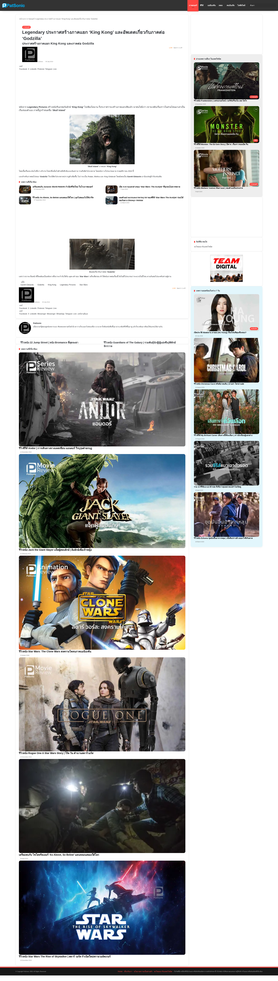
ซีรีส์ (201, 5)
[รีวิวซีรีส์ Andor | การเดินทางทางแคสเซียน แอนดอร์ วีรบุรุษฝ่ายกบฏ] (102, 399)
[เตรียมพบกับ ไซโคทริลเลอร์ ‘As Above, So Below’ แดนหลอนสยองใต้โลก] (102, 806)
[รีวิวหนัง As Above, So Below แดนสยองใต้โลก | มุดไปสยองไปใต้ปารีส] (25, 200)
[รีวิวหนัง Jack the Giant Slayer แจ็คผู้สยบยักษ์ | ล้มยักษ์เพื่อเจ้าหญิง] (102, 501)
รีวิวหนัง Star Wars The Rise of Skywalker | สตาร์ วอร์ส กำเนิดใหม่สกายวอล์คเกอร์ (65, 956)
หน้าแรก (22, 19)
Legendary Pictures (68, 285)
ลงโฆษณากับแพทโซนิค (203, 247)
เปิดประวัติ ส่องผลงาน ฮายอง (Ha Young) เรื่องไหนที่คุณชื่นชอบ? (220, 332)
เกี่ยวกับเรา (128, 971)
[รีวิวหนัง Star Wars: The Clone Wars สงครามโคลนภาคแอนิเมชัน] (102, 603)
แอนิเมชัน (212, 5)
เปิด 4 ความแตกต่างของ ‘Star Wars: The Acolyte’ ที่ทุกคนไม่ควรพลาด (149, 187)
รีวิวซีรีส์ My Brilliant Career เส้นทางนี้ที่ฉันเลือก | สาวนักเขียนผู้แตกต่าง (223, 435)
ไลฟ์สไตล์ (241, 5)
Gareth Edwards (27, 285)
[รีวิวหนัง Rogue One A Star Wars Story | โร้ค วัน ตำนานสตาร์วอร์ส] (102, 704)
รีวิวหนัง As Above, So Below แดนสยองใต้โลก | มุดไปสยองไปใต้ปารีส (63, 197)
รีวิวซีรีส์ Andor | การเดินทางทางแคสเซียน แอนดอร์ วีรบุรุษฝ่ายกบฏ (55, 448)
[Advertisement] (65, 88)
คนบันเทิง (230, 5)
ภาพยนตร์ (193, 5)
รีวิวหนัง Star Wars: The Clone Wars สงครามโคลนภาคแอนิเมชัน (55, 651)
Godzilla (40, 285)
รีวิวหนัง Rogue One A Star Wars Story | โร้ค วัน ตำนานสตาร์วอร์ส (56, 753)
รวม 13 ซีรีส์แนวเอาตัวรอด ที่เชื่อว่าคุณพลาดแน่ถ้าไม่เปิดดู (217, 487)
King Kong (52, 285)
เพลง (221, 5)
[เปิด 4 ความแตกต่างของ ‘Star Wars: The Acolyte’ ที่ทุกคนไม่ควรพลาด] (111, 189)
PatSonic (40, 61)
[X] (39, 330)
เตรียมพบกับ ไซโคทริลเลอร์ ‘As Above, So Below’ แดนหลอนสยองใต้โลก (59, 854)
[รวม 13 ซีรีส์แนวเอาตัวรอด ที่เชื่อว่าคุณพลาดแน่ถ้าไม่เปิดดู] (226, 463)
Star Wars (83, 285)
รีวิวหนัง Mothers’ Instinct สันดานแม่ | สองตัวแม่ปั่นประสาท (218, 188)
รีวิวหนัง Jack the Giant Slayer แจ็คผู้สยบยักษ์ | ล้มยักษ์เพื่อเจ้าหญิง (55, 549)
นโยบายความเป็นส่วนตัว (143, 971)
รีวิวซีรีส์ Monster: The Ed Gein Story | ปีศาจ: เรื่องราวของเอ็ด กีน (221, 144)
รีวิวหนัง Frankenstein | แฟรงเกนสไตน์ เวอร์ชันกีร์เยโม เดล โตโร (220, 101)
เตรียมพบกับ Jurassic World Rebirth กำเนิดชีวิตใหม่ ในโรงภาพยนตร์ (63, 187)
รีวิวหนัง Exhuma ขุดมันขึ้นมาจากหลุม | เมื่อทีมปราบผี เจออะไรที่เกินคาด (223, 538)
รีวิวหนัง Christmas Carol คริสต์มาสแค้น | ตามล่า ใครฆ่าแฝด (219, 384)
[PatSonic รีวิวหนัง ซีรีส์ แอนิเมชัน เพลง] (13, 5)
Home (120, 971)
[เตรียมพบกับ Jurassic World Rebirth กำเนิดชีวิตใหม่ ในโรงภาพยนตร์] (25, 189)
